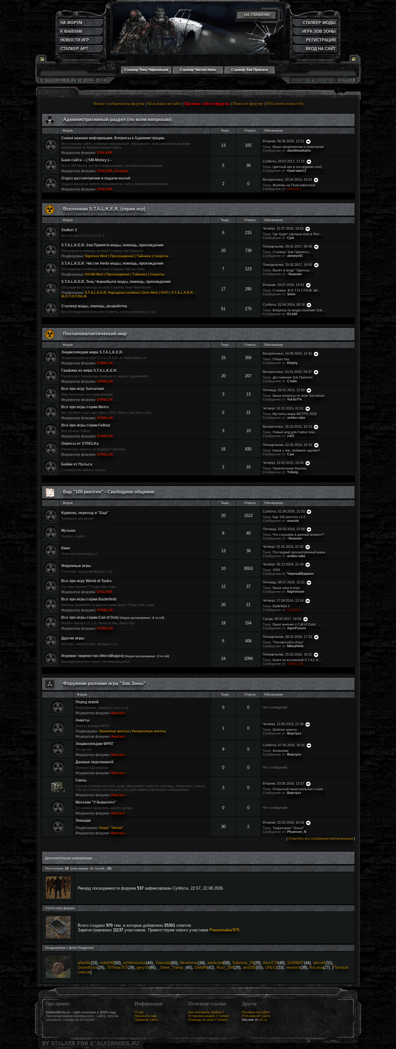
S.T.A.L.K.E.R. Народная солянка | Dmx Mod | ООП (127, 292)
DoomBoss (87, 967)
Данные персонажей (94, 762)
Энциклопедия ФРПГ (94, 744)
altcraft (319, 962)
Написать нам (146, 1016)
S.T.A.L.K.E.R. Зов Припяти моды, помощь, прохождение (112, 245)
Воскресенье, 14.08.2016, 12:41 (287, 353)
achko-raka (296, 417)
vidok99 (107, 962)
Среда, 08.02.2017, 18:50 (282, 619)
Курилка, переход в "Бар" (85, 513)
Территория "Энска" (288, 828)
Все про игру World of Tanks (86, 581)
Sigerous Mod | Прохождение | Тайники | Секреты (126, 256)
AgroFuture (296, 628)
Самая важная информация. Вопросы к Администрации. (113, 138)
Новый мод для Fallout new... (295, 432)
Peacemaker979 (224, 930)
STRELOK (105, 363)
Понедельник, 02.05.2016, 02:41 (287, 445)
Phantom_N (296, 832)
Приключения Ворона (289, 468)
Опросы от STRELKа (80, 443)
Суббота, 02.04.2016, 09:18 (284, 304)
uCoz (263, 1019)
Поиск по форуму (248, 103)
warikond (215, 962)
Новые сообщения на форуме (118, 103)
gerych (143, 967)
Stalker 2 (69, 230)
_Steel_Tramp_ (171, 967)
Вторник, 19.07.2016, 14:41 (283, 285)
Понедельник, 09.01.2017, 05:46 (287, 246)
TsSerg (292, 472)
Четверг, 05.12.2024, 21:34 (283, 564)
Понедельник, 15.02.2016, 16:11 (287, 654)
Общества (281, 359)
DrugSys (121, 171)
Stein (291, 294)
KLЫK (292, 314)
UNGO (271, 967)
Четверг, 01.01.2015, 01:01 (283, 408)
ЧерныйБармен (300, 573)
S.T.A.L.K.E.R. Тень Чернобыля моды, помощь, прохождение (116, 282)
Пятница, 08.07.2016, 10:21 (284, 582)
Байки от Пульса (76, 464)
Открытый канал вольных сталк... (299, 789)
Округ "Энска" (111, 828)
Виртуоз (118, 713)
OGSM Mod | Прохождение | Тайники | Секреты (124, 274)
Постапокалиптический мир (95, 333)
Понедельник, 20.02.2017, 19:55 (287, 265)
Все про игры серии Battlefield (88, 599)
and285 (249, 967)
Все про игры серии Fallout (85, 425)
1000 (276, 570)
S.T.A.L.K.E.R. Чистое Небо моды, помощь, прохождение (112, 263)
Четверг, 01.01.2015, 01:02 (283, 546)
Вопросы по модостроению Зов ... (299, 310)
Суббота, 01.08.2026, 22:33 (284, 511)
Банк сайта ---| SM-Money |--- (86, 160)
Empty (292, 363)
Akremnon (189, 962)
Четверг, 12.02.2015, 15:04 (283, 463)
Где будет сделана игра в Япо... (297, 234)
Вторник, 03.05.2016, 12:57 (283, 783)
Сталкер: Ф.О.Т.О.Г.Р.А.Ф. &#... (296, 290)
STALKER (105, 152)
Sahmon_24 (243, 962)
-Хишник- (295, 274)
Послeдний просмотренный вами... (300, 552)
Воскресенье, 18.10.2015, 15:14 (287, 426)
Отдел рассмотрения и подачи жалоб (95, 178)
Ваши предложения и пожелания (298, 147)
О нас (139, 1012)
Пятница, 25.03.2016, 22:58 (284, 529)
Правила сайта (146, 1019)
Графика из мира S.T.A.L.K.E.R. (89, 370)
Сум (290, 238)
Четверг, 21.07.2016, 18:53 (283, 228)
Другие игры (72, 638)
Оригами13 (296, 170)
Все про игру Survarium (82, 389)
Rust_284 (225, 967)
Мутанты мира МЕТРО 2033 (295, 414)
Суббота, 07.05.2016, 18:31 (284, 745)
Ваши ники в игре (286, 588)
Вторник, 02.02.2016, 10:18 (283, 822)
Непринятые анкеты (149, 731)
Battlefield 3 (281, 606)
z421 (291, 436)
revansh (293, 967)
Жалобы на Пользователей (294, 185)
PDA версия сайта (256, 1016)
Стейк (292, 381)
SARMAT (295, 962)
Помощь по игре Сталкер (208, 1019)
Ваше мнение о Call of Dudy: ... (297, 624)
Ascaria (316, 967)
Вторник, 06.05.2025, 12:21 (283, 141)
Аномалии (280, 750)
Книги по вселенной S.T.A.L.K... (297, 660)
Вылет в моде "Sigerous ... (293, 270)
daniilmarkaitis (299, 150)
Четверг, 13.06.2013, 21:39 (283, 724)
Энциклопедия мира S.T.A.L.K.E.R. (92, 352)
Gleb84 (201, 967)
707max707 (117, 967)
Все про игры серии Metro (85, 407)
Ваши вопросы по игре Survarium (299, 395)
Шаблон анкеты (285, 729)
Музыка (68, 530)
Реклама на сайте (256, 1012)
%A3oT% (294, 399)
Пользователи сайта (164, 103)
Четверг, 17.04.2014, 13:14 (283, 600)
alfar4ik (84, 962)
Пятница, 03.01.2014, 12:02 (284, 390)
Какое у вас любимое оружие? (296, 450)
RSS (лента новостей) (284, 103)
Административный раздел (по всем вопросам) (117, 119)
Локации (83, 820)
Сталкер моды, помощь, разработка (94, 306)
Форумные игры (76, 566)
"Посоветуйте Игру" (288, 642)
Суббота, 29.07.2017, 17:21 (284, 161)
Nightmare (295, 591)
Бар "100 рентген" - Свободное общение (108, 491)
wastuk (293, 520)
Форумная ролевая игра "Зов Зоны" (104, 683)
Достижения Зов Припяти (292, 377)
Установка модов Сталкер (208, 1016)
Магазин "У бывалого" (95, 802)
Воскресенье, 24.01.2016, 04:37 (287, 372)
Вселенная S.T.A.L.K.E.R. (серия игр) (104, 208)
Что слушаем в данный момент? (298, 534)
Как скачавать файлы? (206, 1012)
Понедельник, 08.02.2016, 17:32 (287, 637)
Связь (81, 780)
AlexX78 (270, 962)
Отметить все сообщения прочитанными (320, 838)
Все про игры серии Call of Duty (90, 617)
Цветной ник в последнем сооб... (298, 167)
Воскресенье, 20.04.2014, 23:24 (287, 179)
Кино (65, 548)
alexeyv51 (295, 256)
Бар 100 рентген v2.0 (289, 517)
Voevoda (163, 962)
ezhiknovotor (134, 962)
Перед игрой (86, 702)
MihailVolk (295, 646)
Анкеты (82, 720)
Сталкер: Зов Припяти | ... (293, 252)
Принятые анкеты (114, 731)
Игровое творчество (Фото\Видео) (92, 656)
